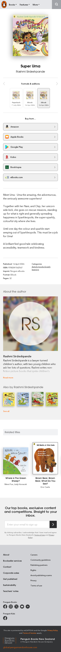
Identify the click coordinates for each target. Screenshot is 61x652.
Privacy (33, 580)
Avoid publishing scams (41, 575)
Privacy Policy (52, 630)
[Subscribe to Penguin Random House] (53, 524)
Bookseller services (12, 560)
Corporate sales (11, 573)
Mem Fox (9, 484)
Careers (33, 554)
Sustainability (9, 585)
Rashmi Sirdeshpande (30, 71)
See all (6, 411)
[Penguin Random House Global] (11, 640)
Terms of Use (39, 535)
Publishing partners (38, 565)
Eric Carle (45, 486)
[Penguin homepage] (4, 4)
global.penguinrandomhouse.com (20, 647)
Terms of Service (29, 633)
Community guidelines (40, 559)
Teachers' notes (10, 591)
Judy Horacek (20, 484)
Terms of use (36, 585)
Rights (33, 570)
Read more (8, 377)
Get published (10, 579)
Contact (7, 566)
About (6, 554)
